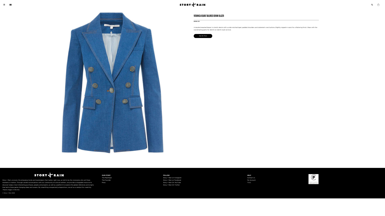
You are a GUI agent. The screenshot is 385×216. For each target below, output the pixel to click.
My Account (251, 180)
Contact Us (251, 177)
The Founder (106, 180)
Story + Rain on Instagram (172, 177)
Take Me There (203, 36)
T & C (249, 182)
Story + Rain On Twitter (171, 185)
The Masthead (107, 177)
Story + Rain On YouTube (172, 182)
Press (104, 182)
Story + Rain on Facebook (172, 180)
